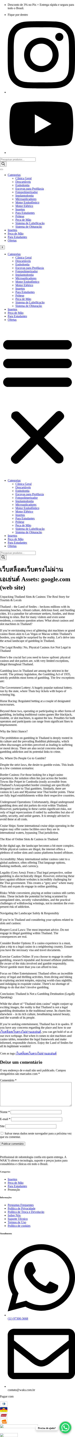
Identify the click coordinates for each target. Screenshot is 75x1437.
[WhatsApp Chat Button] (65, 1427)
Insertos (20, 209)
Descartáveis (23, 181)
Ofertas (12, 240)
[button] (37, 400)
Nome (5, 1112)
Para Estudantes (25, 212)
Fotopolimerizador (26, 192)
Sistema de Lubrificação (30, 223)
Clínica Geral (23, 178)
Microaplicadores (25, 199)
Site (2, 1126)
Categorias (14, 174)
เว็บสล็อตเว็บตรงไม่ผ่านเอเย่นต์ (20, 1031)
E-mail (5, 1119)
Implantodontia (24, 195)
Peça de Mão (23, 219)
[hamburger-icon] (1, 169)
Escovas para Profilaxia (29, 188)
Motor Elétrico (24, 206)
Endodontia (22, 185)
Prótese (19, 216)
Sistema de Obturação (28, 226)
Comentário (8, 1080)
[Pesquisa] (3, 164)
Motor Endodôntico (27, 202)
